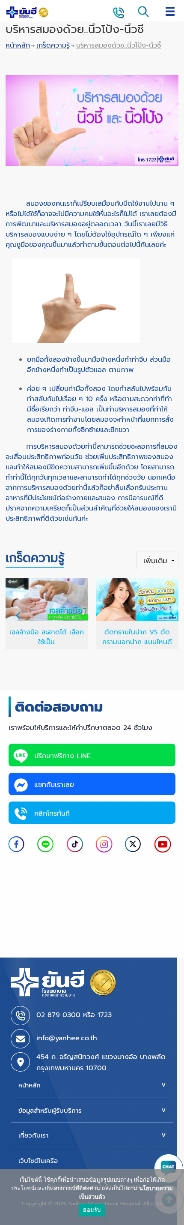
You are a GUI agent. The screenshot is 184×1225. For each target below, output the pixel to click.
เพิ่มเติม (155, 560)
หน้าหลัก (18, 45)
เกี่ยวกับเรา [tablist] (33, 1135)
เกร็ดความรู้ (53, 45)
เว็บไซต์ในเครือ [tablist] (38, 1160)
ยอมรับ (92, 1209)
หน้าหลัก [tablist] (29, 1085)
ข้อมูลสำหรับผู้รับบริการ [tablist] (50, 1110)
